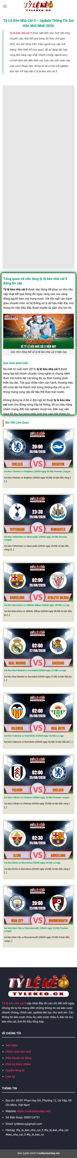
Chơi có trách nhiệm (18, 1064)
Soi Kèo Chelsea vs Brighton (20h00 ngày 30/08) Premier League (37, 471)
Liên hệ (10, 1076)
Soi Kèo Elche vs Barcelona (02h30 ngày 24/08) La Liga (32, 862)
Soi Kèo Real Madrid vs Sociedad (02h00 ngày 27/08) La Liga (35, 670)
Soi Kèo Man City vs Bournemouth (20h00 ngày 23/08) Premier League (36, 929)
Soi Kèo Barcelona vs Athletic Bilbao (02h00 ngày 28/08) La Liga (36, 605)
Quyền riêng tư (15, 1070)
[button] (5, 6)
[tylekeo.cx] (38, 6)
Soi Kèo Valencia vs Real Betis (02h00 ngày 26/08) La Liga (34, 735)
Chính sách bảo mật (18, 1051)
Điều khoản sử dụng (18, 1058)
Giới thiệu (12, 1045)
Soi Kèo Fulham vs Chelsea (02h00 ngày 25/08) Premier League (36, 797)
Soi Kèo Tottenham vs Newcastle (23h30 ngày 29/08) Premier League (35, 538)
